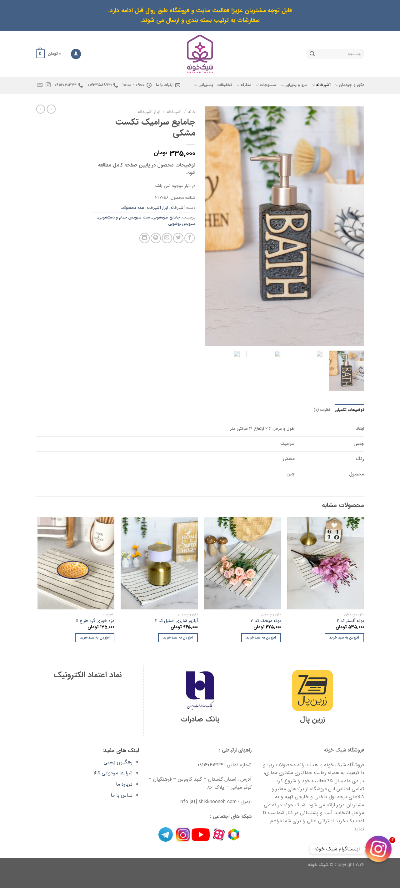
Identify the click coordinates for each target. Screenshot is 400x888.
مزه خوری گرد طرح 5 (95, 621)
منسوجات (268, 85)
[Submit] (312, 54)
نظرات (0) (321, 410)
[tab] (349, 410)
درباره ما (124, 784)
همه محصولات (132, 208)
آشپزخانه (323, 85)
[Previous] (353, 226)
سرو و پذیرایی (296, 85)
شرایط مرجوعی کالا (112, 773)
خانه (191, 112)
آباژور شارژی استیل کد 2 (176, 621)
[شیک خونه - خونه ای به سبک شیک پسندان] (200, 54)
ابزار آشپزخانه (149, 112)
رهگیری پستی (117, 762)
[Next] (211, 226)
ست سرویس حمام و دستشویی (124, 217)
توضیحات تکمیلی (349, 410)
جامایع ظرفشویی (166, 217)
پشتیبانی (205, 85)
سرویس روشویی (181, 224)
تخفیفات (225, 85)
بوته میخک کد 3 (266, 621)
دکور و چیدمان (351, 85)
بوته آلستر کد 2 (350, 621)
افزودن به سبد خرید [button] (344, 637)
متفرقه (245, 85)
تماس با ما (121, 795)
